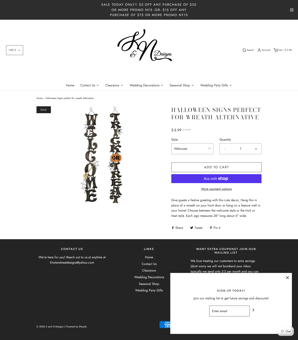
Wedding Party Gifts (149, 290)
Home (70, 85)
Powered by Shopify (76, 326)
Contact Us (149, 264)
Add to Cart (216, 167)
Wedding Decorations (149, 277)
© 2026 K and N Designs (49, 326)
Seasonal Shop (149, 283)
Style (174, 139)
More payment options (216, 189)
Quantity (225, 139)
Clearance (149, 270)
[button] (14, 50)
